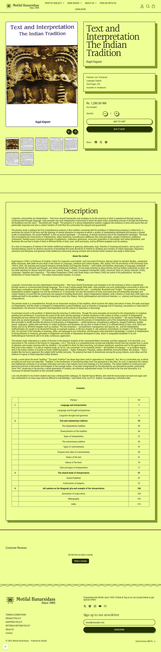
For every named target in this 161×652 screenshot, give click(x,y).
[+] (116, 113)
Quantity (89, 114)
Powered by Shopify (39, 641)
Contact (9, 633)
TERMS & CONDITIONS (16, 614)
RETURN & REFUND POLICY (18, 625)
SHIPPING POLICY (14, 622)
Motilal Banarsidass (21, 641)
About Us (10, 629)
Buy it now (119, 129)
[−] (105, 113)
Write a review (80, 561)
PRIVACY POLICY (13, 618)
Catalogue (80, 9)
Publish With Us (108, 3)
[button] (148, 6)
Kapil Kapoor (94, 61)
